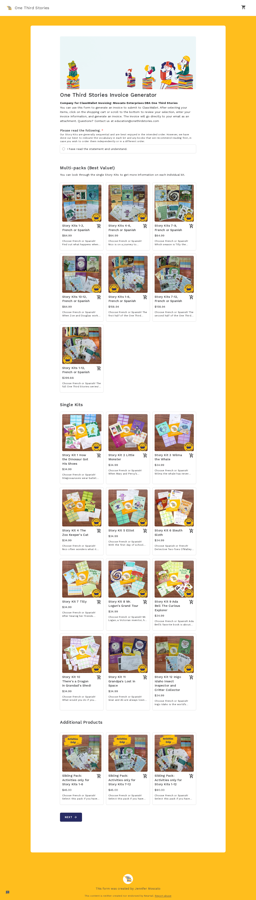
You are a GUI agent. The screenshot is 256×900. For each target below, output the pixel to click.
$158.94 (113, 306)
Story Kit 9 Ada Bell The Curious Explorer (167, 606)
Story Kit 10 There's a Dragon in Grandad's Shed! (76, 681)
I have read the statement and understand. (97, 148)
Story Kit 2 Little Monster (121, 457)
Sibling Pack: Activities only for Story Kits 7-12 (122, 780)
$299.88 (68, 377)
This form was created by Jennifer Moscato (128, 888)
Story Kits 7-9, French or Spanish (168, 228)
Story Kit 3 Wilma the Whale (168, 457)
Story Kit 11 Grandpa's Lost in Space (121, 681)
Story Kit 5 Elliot (121, 530)
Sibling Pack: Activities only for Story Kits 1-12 (168, 780)
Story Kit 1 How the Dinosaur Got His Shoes (75, 459)
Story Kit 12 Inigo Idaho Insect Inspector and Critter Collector (168, 683)
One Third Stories (32, 7)
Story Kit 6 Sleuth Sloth (168, 533)
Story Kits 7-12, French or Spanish (168, 299)
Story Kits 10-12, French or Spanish (76, 299)
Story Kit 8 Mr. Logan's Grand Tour (123, 604)
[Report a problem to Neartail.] (8, 892)
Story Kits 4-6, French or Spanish (122, 228)
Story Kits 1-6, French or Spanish (122, 299)
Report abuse (163, 895)
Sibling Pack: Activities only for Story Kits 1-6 (75, 780)
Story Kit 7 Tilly (74, 601)
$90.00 (160, 789)
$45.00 (67, 789)
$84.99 (67, 235)
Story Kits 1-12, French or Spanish (76, 370)
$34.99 (67, 469)
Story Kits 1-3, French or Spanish (76, 228)
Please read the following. (81, 130)
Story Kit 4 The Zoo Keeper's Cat (75, 533)
